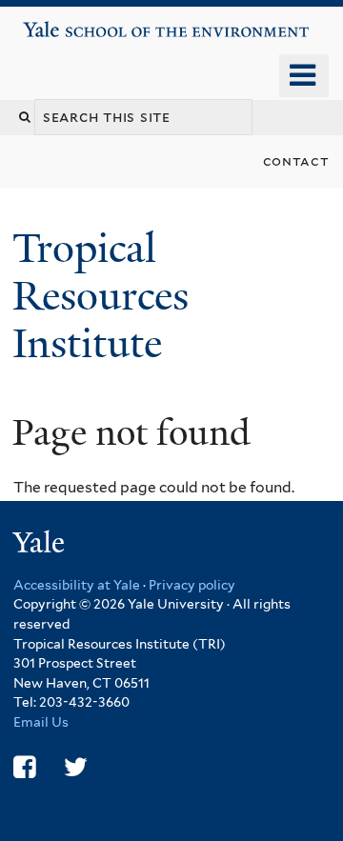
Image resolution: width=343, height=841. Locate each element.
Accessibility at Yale (76, 584)
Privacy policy (192, 584)
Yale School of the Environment (77, 22)
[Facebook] (24, 767)
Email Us (41, 722)
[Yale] (41, 545)
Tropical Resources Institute (100, 296)
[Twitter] (76, 767)
